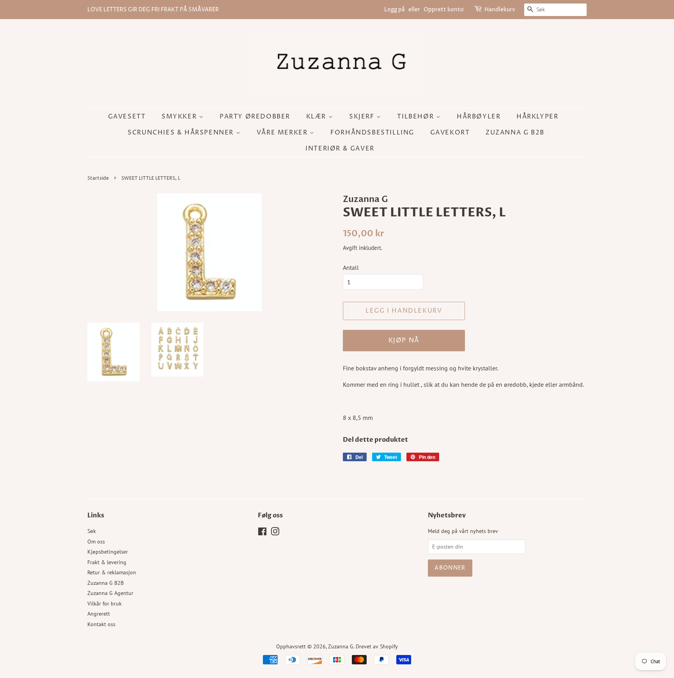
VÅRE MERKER (283, 132)
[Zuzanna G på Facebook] (262, 532)
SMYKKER (180, 116)
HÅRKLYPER (537, 116)
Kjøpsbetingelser (107, 551)
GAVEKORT (450, 132)
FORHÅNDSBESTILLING (372, 132)
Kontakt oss (101, 624)
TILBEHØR (416, 116)
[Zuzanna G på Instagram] (275, 532)
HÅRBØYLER (478, 116)
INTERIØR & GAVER (339, 148)
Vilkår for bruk (104, 603)
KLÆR (317, 116)
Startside (98, 178)
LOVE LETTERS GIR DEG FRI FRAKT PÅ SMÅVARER (153, 9)
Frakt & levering (106, 562)
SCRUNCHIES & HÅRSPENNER (182, 132)
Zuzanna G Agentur (110, 593)
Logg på (394, 9)
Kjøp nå (403, 340)
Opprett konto (444, 9)
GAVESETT (127, 116)
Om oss (96, 541)
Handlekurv (499, 9)
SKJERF (362, 116)
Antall (351, 267)
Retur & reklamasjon (111, 572)
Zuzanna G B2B (515, 132)
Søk (91, 531)
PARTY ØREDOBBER (255, 116)
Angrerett (98, 613)
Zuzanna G (340, 646)
